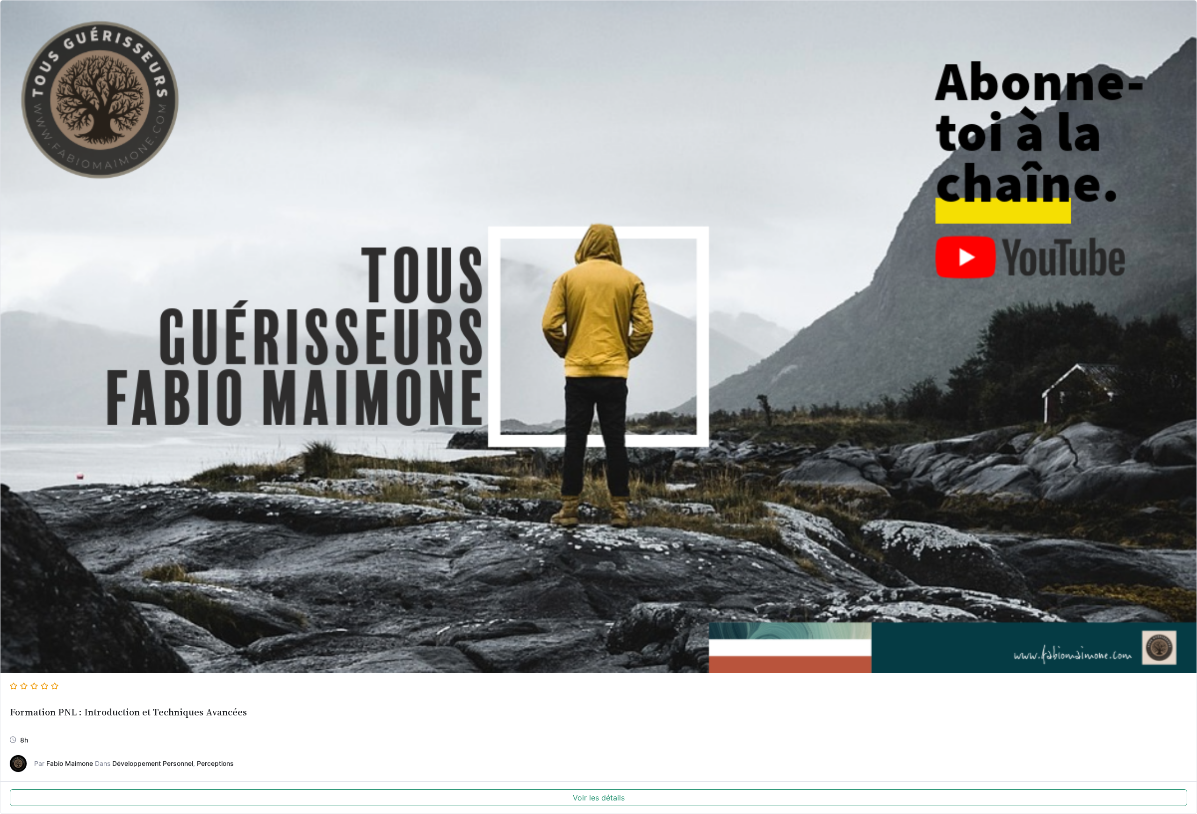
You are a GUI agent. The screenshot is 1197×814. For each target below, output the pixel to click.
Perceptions (215, 763)
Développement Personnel (152, 763)
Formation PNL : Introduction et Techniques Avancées (128, 712)
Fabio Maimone (69, 763)
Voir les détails (599, 797)
